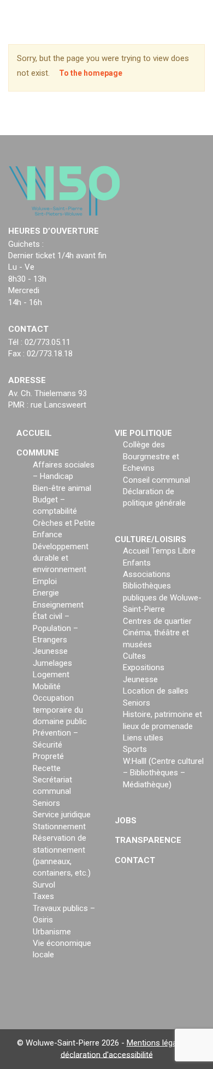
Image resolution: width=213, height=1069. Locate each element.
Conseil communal (156, 480)
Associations (146, 574)
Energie (46, 593)
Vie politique (143, 433)
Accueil (34, 433)
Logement (51, 674)
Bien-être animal (62, 488)
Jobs (126, 820)
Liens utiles (143, 738)
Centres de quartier (157, 621)
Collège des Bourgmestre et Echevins (151, 456)
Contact (135, 860)
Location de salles (155, 691)
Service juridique (62, 814)
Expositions (143, 667)
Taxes (43, 896)
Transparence (148, 840)
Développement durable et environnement (60, 558)
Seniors (46, 803)
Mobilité (47, 686)
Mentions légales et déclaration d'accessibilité (129, 1048)
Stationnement (59, 826)
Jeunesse (50, 651)
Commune (37, 453)
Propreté (48, 756)
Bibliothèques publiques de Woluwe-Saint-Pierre (162, 597)
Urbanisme (52, 932)
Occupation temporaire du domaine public (60, 709)
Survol (44, 885)
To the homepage (90, 73)
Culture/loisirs (150, 539)
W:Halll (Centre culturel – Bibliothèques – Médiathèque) (163, 772)
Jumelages (52, 663)
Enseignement (58, 605)
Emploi (45, 581)
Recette (47, 768)
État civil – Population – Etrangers (55, 628)
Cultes (134, 656)
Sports (135, 749)
